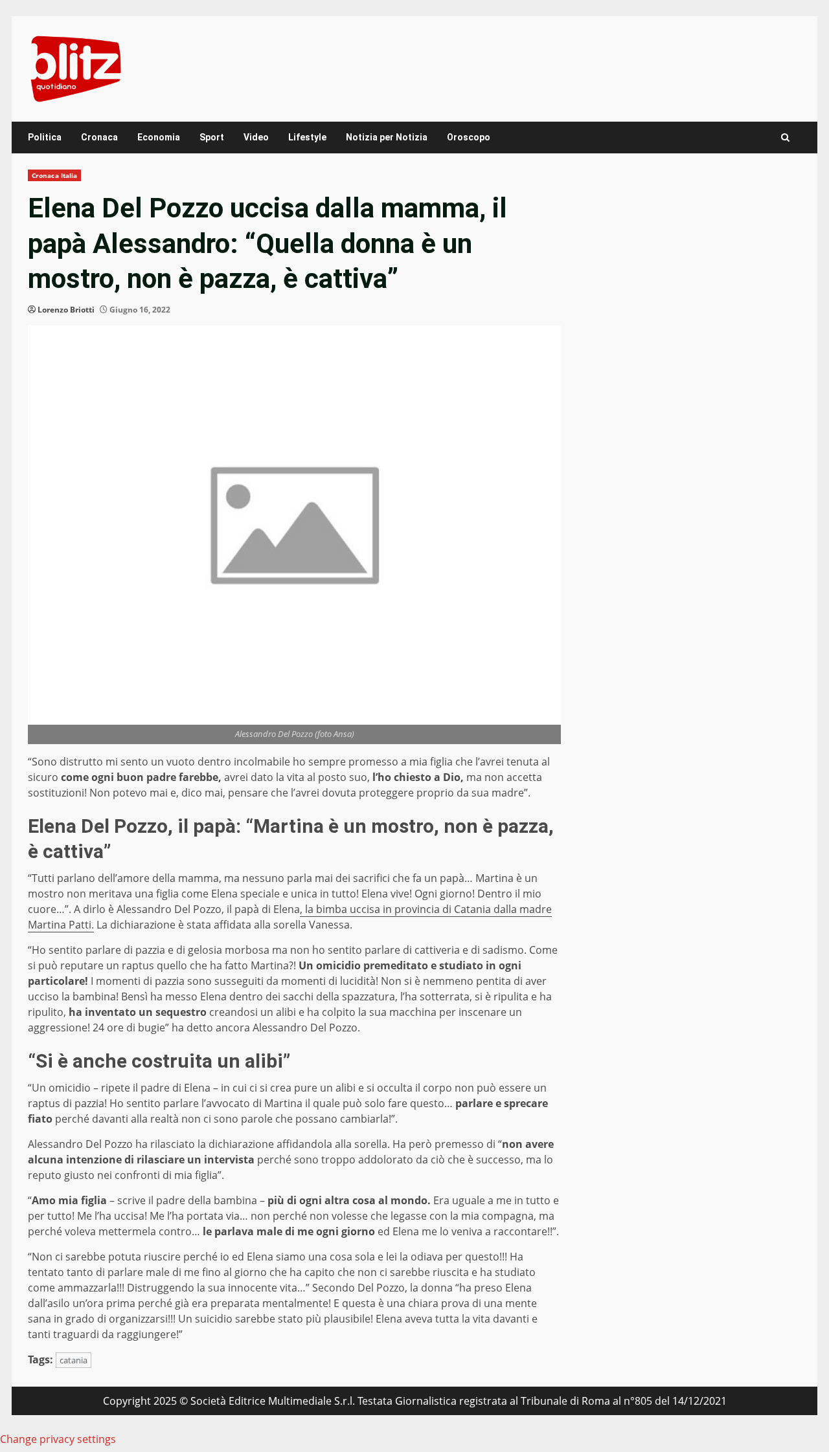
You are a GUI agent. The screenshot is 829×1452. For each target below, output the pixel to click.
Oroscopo (468, 137)
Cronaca (99, 137)
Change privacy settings (58, 1439)
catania (73, 1360)
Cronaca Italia (54, 175)
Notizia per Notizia (386, 137)
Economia (158, 137)
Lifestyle (307, 137)
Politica (45, 137)
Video (256, 137)
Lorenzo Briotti (66, 309)
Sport (211, 137)
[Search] (785, 137)
